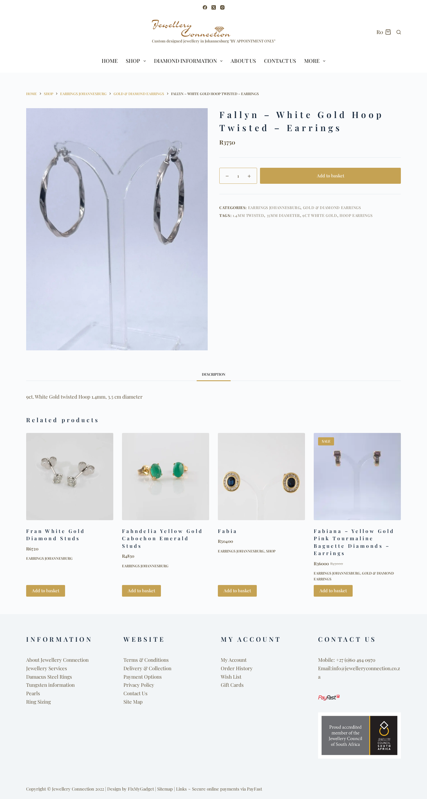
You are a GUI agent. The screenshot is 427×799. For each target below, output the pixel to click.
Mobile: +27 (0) (334, 660)
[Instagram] (222, 7)
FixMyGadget (141, 789)
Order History (237, 668)
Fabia (228, 531)
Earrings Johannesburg (274, 207)
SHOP (133, 60)
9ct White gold (319, 215)
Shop (270, 551)
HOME (110, 60)
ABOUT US (243, 60)
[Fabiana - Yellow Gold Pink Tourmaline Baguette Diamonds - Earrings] (357, 476)
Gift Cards (232, 685)
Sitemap (165, 789)
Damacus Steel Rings (49, 676)
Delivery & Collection (147, 668)
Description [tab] (213, 374)
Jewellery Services (46, 668)
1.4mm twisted (248, 215)
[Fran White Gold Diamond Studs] (69, 476)
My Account (234, 660)
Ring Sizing (38, 701)
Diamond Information (185, 60)
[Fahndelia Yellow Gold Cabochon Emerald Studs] (165, 476)
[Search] (399, 32)
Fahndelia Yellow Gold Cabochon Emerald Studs (162, 538)
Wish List (231, 676)
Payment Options (142, 676)
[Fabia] (261, 476)
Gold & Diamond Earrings (332, 207)
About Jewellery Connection (57, 660)
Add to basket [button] (45, 590)
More (312, 60)
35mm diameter (283, 215)
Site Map (133, 701)
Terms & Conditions (146, 660)
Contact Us (280, 60)
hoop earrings (356, 215)
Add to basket (330, 176)
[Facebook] (205, 7)
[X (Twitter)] (213, 7)
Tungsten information (50, 685)
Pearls (33, 693)
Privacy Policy (138, 685)
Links (181, 789)
